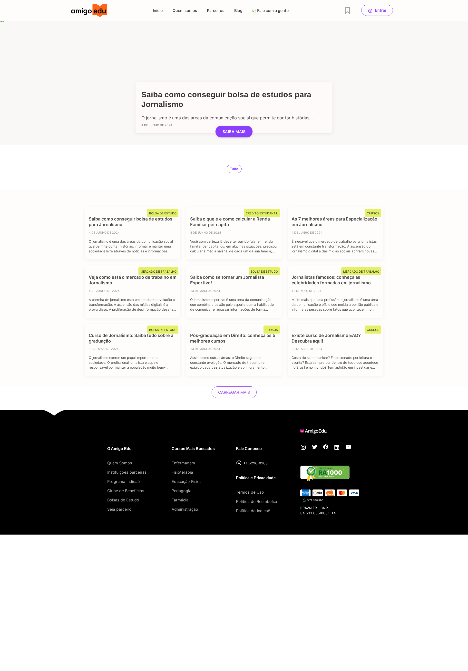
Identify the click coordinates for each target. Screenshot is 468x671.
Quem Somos (119, 462)
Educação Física (187, 481)
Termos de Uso (250, 492)
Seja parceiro (119, 509)
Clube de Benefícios (125, 490)
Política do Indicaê (253, 510)
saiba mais (234, 131)
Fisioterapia (182, 472)
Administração (185, 509)
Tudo (234, 169)
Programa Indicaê (123, 481)
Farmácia (180, 500)
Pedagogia (181, 490)
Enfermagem (183, 462)
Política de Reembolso (256, 501)
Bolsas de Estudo (123, 500)
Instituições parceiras (126, 472)
